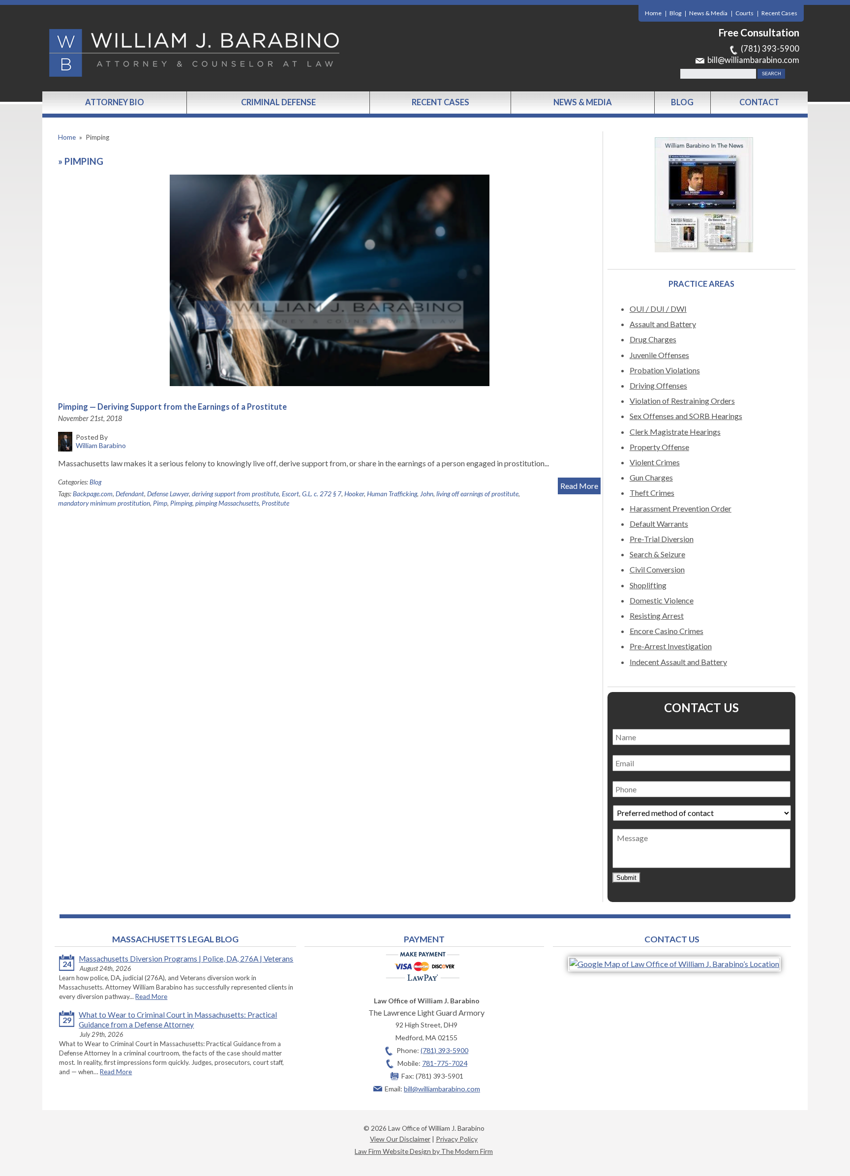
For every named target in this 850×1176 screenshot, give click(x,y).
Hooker (354, 494)
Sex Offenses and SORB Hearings (686, 416)
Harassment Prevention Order (680, 508)
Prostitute (275, 503)
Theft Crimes (652, 492)
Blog (675, 13)
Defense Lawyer (168, 494)
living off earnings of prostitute (477, 494)
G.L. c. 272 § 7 (321, 494)
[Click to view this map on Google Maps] (674, 963)
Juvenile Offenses (659, 355)
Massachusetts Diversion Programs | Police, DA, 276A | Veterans (186, 958)
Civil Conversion (657, 569)
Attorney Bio (114, 102)
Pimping (181, 503)
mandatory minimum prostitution (104, 503)
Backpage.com (93, 494)
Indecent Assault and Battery (678, 661)
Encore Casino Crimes (666, 630)
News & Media (708, 13)
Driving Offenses (658, 385)
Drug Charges (653, 339)
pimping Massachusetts (227, 503)
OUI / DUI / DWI (658, 308)
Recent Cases (779, 13)
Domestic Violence (662, 600)
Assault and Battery (663, 324)
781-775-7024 (444, 1063)
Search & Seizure (657, 554)
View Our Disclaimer (400, 1139)
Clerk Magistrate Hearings (675, 431)
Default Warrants (659, 523)
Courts (744, 13)
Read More (579, 485)
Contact (759, 102)
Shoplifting (648, 585)
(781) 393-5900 (770, 49)
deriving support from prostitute (235, 494)
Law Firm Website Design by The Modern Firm (424, 1151)
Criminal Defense (278, 102)
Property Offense (659, 447)
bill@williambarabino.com (753, 60)
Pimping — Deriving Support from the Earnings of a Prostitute (172, 407)
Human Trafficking (392, 494)
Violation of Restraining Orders (682, 400)
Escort (290, 494)
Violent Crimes (655, 462)
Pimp (160, 503)
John (426, 494)
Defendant (130, 494)
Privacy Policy (457, 1139)
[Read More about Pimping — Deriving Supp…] (329, 280)
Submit (626, 877)
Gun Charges (651, 477)
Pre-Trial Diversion (662, 538)
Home (653, 13)
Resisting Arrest (657, 615)
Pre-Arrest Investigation (671, 646)
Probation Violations (665, 370)
